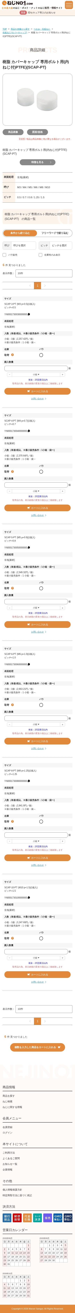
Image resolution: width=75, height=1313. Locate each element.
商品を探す (9, 1095)
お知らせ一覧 (10, 1164)
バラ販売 (12, 255)
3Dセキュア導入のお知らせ (38, 12)
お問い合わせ (37, 398)
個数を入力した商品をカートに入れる (35, 1047)
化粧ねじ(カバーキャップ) (15, 32)
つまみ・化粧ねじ (42, 29)
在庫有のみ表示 (52, 255)
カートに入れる (39, 391)
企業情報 (7, 1169)
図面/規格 (37, 132)
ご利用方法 (9, 1152)
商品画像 (13, 132)
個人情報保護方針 (12, 1189)
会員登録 (7, 1127)
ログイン (7, 1132)
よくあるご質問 (11, 1158)
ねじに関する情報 (12, 1107)
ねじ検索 (7, 1101)
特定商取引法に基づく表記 (17, 1195)
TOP (5, 29)
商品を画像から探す (20, 29)
